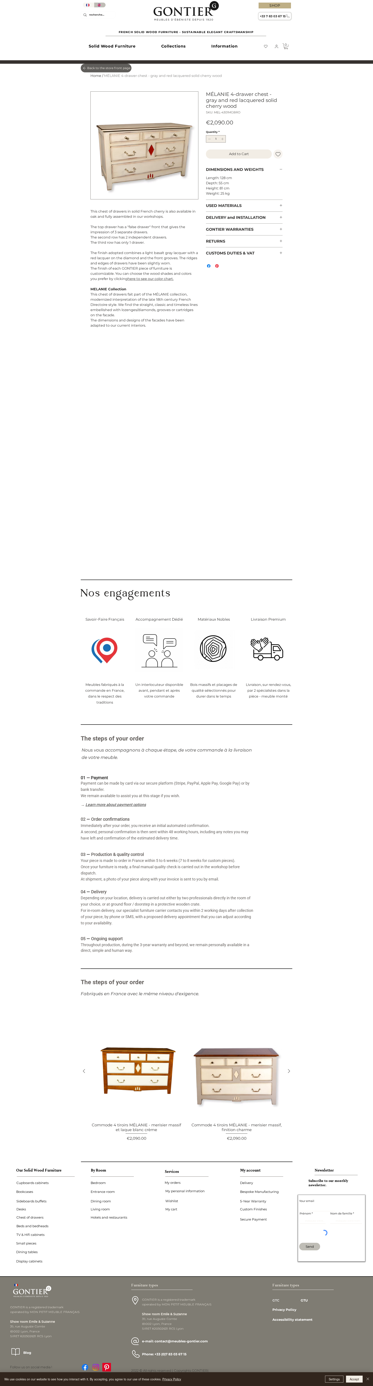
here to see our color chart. (151, 279)
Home (95, 76)
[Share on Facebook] (208, 266)
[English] (100, 5)
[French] (88, 5)
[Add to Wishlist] (278, 154)
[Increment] (222, 138)
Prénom (305, 1213)
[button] (112, 46)
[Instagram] (96, 1367)
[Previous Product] (84, 1071)
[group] (186, 1085)
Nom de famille (341, 1213)
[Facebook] (85, 1367)
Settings (334, 1379)
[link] (286, 46)
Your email (306, 1201)
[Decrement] (209, 138)
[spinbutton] (215, 138)
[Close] (367, 1379)
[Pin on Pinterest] (217, 266)
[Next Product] (289, 1071)
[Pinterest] (106, 1367)
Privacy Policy (171, 1379)
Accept (354, 1379)
